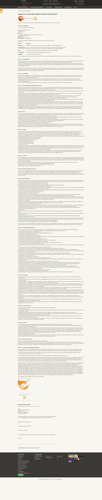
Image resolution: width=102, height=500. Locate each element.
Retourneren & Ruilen (22, 463)
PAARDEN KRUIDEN (23, 7)
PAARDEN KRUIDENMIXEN (36, 7)
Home (19, 11)
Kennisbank (55, 1)
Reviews (46, 1)
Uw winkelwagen (79, 3)
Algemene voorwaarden (22, 466)
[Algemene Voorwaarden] (35, 18)
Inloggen (76, 1)
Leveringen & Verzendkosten (23, 460)
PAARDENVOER (58, 7)
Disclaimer (20, 470)
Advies (50, 1)
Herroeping (21, 475)
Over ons (19, 459)
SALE (75, 7)
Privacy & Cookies (21, 468)
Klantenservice (20, 456)
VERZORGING (68, 7)
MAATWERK (49, 7)
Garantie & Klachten (22, 465)
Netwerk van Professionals (23, 473)
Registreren (81, 1)
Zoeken (62, 4)
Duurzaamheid (21, 471)
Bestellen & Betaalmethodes (23, 462)
